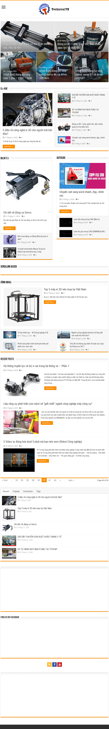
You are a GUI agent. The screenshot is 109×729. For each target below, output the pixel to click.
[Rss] (49, 664)
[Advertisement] (54, 590)
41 (50, 480)
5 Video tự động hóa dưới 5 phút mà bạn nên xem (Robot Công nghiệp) (42, 441)
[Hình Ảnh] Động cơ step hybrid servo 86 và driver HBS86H (53, 74)
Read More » (8, 146)
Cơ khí (4, 89)
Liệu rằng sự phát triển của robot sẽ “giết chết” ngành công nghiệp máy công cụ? (47, 403)
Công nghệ (6, 282)
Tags (38, 491)
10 (16, 480)
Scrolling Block (9, 266)
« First (5, 480)
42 (55, 480)
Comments (28, 491)
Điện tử (5, 158)
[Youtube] (59, 664)
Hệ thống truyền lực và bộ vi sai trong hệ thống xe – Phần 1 (36, 366)
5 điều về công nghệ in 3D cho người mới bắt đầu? (40, 497)
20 (22, 480)
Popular (16, 491)
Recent (6, 491)
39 (38, 480)
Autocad (61, 158)
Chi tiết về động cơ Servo (17, 212)
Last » (71, 480)
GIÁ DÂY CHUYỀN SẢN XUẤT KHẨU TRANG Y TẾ (39, 536)
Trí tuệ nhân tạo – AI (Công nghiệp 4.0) (33, 332)
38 (33, 480)
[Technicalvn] (54, 8)
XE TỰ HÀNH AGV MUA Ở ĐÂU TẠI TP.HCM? (37, 549)
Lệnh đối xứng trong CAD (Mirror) (87, 219)
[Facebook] (54, 664)
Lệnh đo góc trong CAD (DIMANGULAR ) (89, 231)
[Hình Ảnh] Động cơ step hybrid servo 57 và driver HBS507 (89, 74)
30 (27, 480)
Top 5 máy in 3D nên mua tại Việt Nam (65, 289)
